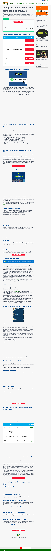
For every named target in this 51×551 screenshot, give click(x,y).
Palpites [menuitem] (43, 3)
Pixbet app (18, 279)
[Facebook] (42, 0)
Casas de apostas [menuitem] (38, 3)
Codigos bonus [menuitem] (25, 3)
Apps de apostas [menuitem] (31, 3)
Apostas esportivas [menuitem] (19, 3)
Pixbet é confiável (16, 291)
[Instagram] (44, 0)
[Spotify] (47, 0)
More (46, 3)
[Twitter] (43, 0)
